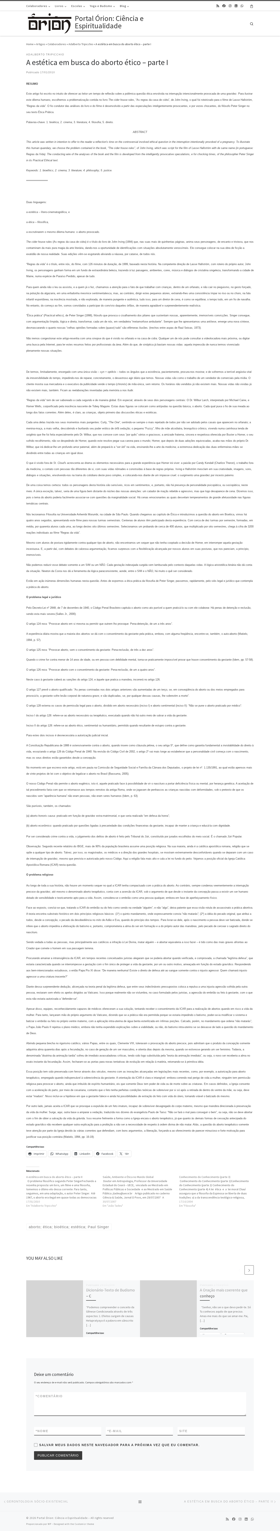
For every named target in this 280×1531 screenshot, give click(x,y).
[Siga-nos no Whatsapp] (242, 5)
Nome (42, 1431)
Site (183, 1431)
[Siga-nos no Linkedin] (236, 5)
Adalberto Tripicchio (80, 44)
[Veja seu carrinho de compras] (251, 6)
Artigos (40, 44)
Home (30, 44)
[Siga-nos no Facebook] (223, 5)
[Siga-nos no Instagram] (230, 5)
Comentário (49, 1396)
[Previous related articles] (239, 1270)
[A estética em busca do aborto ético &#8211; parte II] (64, 1191)
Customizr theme (84, 1524)
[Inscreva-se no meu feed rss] (217, 5)
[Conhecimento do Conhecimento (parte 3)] (217, 1191)
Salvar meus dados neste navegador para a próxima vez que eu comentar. (119, 1445)
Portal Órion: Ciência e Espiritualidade (62, 1518)
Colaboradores (57, 44)
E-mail (114, 1431)
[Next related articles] (249, 1270)
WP (49, 1524)
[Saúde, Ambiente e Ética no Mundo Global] (141, 1191)
